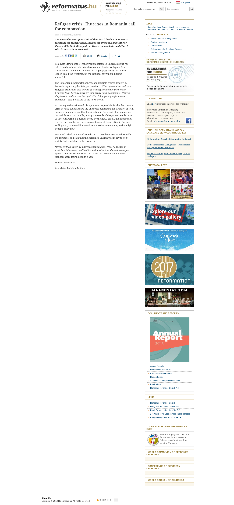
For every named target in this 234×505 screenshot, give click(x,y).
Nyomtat (104, 56)
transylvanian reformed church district (164, 27)
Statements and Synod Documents (165, 381)
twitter (76, 56)
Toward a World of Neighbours (164, 39)
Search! (191, 9)
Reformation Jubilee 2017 (161, 370)
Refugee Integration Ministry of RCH (165, 417)
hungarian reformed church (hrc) (162, 29)
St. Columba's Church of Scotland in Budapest (169, 139)
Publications (155, 384)
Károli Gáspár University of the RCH (165, 410)
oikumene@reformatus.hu (167, 121)
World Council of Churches (166, 480)
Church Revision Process (161, 373)
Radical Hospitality (159, 42)
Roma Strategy (156, 377)
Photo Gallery (157, 165)
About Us (46, 498)
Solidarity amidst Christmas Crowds (166, 49)
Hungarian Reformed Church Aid (164, 388)
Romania (181, 29)
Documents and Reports (163, 313)
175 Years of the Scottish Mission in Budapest (170, 414)
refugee (189, 29)
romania (185, 27)
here (154, 104)
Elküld (89, 56)
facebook (69, 56)
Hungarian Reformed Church (162, 403)
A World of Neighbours (160, 53)
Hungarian (186, 2)
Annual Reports (157, 366)
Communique (157, 46)
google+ (72, 56)
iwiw (66, 56)
